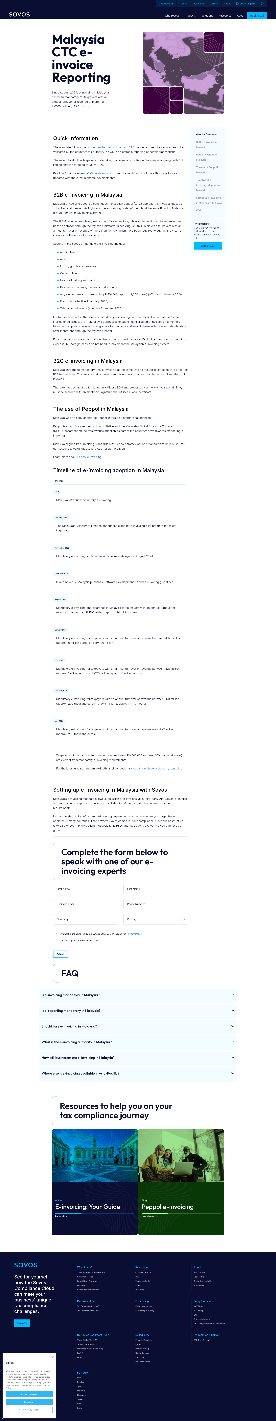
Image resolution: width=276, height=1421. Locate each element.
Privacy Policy (134, 933)
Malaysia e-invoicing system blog (160, 768)
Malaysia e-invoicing (103, 173)
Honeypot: (64, 931)
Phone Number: (134, 901)
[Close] (52, 1357)
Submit (60, 954)
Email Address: (64, 901)
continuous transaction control (107, 147)
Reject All (29, 1402)
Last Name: (134, 886)
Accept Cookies (29, 1394)
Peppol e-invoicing (89, 457)
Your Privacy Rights (29, 1410)
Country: (134, 916)
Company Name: (64, 916)
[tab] (58, 481)
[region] (29, 1386)
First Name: (64, 886)
